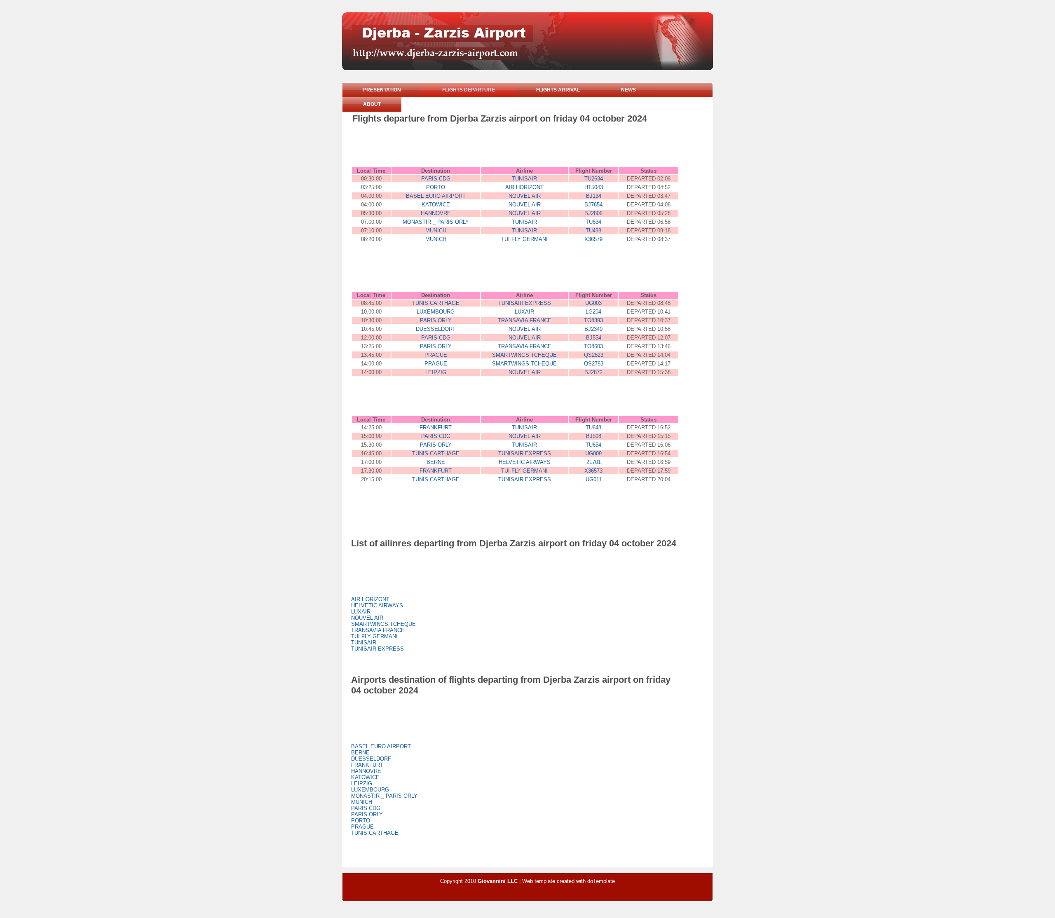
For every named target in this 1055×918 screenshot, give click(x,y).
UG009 (593, 453)
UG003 (593, 303)
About (372, 104)
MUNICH (435, 230)
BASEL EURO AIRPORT (436, 196)
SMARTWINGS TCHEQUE (524, 355)
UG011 (594, 479)
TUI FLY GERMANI (524, 239)
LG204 (593, 312)
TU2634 (593, 179)
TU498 (593, 230)
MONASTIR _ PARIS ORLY (436, 222)
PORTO (435, 187)
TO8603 (593, 346)
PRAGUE (435, 355)
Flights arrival (558, 90)
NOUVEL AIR (525, 196)
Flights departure (468, 90)
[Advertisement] (502, 146)
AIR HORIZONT (524, 187)
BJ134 (593, 196)
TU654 (593, 445)
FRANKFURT (436, 427)
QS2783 (593, 364)
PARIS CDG (435, 179)
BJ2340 (593, 329)
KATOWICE (436, 204)
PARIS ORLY (436, 320)
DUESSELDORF (436, 329)
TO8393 (593, 320)
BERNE (436, 462)
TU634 (593, 222)
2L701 (593, 462)
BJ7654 (593, 204)
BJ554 (593, 338)
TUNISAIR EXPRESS (524, 303)
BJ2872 (593, 372)
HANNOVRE (436, 213)
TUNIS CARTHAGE (436, 303)
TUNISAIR (524, 179)
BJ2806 (593, 213)
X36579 (593, 239)
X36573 (593, 471)
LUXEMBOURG (436, 312)
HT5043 (593, 187)
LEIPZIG (435, 372)
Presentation (382, 90)
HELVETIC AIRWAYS (525, 462)
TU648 (593, 427)
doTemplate (601, 881)
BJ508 (593, 436)
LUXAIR (524, 312)
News (628, 90)
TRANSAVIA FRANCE (524, 320)
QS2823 (593, 355)
